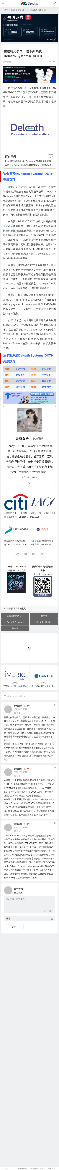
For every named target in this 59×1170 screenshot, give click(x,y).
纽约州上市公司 (43, 622)
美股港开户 (22, 1168)
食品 (5, 226)
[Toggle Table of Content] (49, 156)
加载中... (10, 655)
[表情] (44, 910)
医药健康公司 (17, 10)
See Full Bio (27, 477)
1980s (15, 628)
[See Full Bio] (37, 477)
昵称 (8, 918)
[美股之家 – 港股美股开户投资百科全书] (29, 3)
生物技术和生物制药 (36, 10)
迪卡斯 (44, 615)
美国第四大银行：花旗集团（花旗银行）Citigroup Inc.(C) (16, 517)
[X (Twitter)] (29, 483)
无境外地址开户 (37, 1168)
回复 (18, 713)
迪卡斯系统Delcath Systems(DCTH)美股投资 (29, 164)
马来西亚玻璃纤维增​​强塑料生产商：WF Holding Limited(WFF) (42, 544)
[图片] (50, 910)
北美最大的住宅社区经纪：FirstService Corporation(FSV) (16, 544)
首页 (6, 10)
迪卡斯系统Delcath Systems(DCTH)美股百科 (29, 161)
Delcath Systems (15, 622)
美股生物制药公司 (15, 615)
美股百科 (18, 706)
